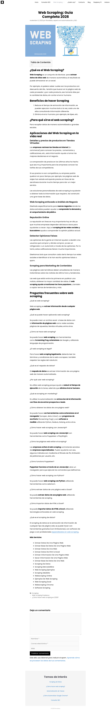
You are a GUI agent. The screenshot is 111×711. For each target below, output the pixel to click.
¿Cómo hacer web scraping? (55, 686)
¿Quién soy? (71, 2)
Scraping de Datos (55, 682)
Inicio (36, 2)
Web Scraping (58, 2)
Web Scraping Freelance (40, 595)
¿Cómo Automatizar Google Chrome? (55, 696)
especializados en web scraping (65, 532)
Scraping (35, 593)
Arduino (107, 2)
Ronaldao (57, 708)
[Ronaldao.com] (2, 2)
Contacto (81, 2)
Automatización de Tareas (55, 691)
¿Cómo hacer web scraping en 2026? (45, 597)
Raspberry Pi (97, 2)
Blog (89, 2)
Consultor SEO (45, 2)
